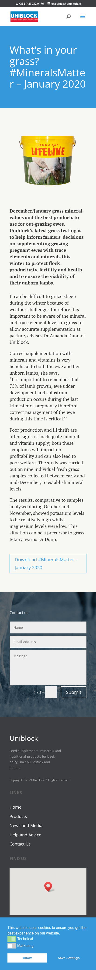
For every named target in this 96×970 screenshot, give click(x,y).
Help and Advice (25, 835)
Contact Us (20, 844)
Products (18, 816)
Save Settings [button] (69, 958)
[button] (11, 939)
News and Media (26, 825)
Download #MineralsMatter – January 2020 (46, 563)
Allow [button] (27, 958)
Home (15, 807)
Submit (73, 692)
